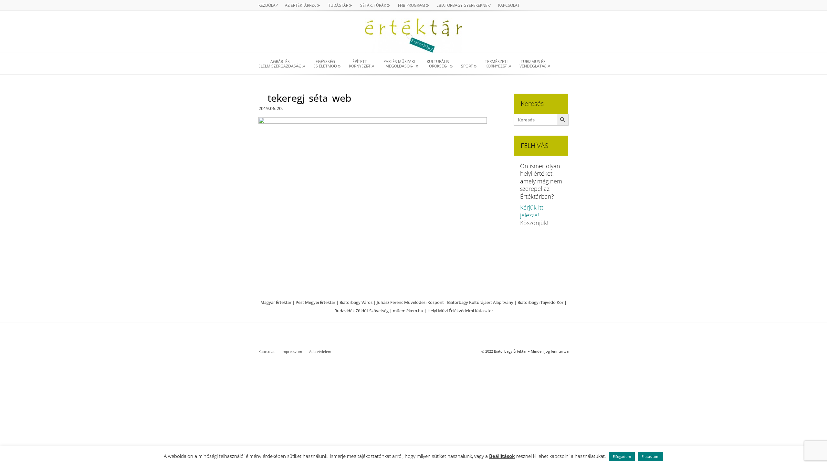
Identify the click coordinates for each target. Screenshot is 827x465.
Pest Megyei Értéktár (315, 302)
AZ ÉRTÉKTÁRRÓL (300, 5)
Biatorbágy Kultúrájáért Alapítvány (480, 302)
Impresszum (292, 351)
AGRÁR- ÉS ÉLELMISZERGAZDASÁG (279, 64)
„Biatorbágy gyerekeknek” (464, 5)
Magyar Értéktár (275, 302)
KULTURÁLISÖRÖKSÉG (438, 64)
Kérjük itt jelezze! (531, 211)
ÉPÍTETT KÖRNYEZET (360, 64)
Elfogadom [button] (622, 456)
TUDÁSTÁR (338, 5)
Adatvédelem (320, 351)
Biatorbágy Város (356, 302)
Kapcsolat (509, 5)
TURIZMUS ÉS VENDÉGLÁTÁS (533, 64)
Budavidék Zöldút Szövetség (362, 311)
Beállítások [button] (502, 456)
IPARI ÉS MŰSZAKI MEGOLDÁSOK (398, 64)
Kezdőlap (268, 5)
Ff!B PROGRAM (411, 5)
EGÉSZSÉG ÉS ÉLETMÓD (325, 64)
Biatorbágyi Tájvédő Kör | (542, 302)
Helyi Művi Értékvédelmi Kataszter (460, 311)
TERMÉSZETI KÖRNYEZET (496, 64)
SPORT (467, 66)
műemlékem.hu (408, 311)
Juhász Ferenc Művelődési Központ (410, 302)
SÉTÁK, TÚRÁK (373, 5)
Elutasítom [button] (650, 456)
